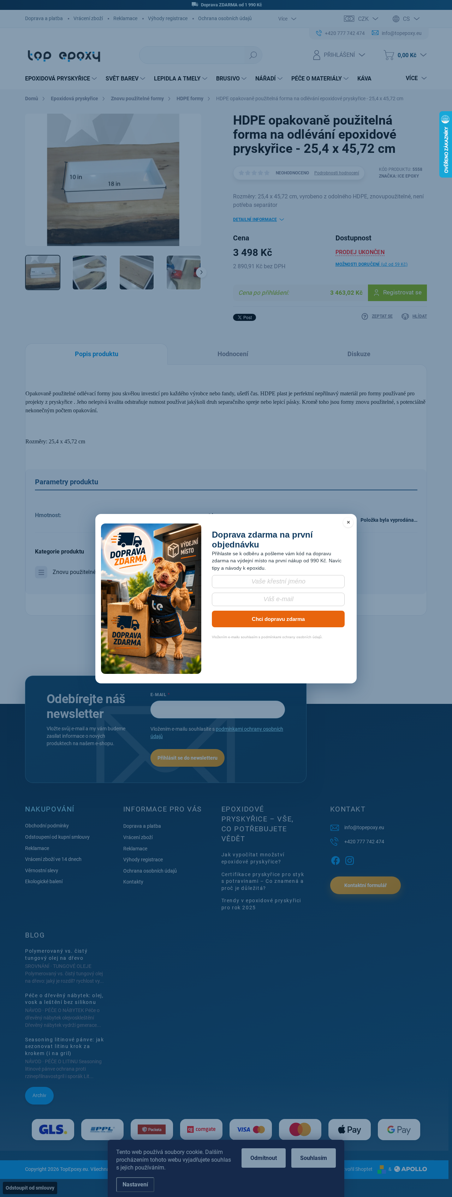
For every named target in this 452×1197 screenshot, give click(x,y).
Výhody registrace (168, 18)
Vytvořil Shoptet (355, 1169)
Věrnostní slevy (41, 870)
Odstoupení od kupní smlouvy (57, 837)
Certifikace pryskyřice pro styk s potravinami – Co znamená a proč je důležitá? (262, 881)
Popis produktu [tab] (96, 354)
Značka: (399, 176)
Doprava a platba (44, 18)
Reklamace (125, 18)
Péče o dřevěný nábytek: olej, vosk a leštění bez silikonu (64, 999)
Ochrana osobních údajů (225, 18)
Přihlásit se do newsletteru (187, 758)
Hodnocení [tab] (233, 354)
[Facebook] (335, 859)
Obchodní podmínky (47, 825)
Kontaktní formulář (365, 885)
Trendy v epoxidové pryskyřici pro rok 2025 (261, 904)
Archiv (39, 1095)
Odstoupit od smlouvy (30, 1188)
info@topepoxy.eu (364, 827)
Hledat (253, 55)
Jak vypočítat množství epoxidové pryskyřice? (253, 858)
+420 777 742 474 (364, 841)
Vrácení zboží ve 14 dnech (53, 859)
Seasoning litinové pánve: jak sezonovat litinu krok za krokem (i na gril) (64, 1046)
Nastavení (135, 1184)
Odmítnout (263, 1158)
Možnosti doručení (371, 264)
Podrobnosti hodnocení (336, 172)
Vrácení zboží (88, 18)
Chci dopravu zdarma (278, 619)
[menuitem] (62, 78)
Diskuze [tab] (358, 354)
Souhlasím (313, 1158)
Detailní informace (255, 219)
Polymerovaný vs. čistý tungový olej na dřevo (56, 954)
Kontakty (133, 882)
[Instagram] (349, 859)
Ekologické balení (44, 881)
